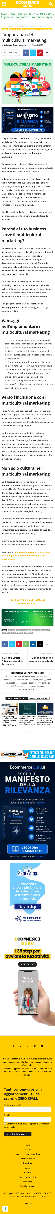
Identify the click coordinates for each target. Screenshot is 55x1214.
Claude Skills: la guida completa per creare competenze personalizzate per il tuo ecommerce (45, 720)
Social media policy (27, 1177)
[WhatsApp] (26, 644)
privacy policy (10, 1127)
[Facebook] (26, 53)
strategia (28, 633)
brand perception (23, 630)
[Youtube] (41, 1046)
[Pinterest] (40, 53)
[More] (47, 53)
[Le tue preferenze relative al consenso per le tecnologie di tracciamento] (5, 1209)
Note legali (27, 1182)
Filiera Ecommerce (30, 29)
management (15, 29)
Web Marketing (45, 29)
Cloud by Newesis (27, 1186)
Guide (11, 26)
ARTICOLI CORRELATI (16, 698)
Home (4, 26)
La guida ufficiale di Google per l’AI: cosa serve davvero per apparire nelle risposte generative (27, 720)
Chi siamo (27, 1149)
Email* (7, 1115)
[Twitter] (33, 53)
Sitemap (27, 1203)
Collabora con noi (27, 1159)
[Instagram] (20, 1046)
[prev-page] (25, 730)
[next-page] (29, 730)
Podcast (27, 1168)
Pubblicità (27, 1163)
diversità (45, 630)
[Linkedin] (33, 644)
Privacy (27, 1172)
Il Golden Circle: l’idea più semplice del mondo (12, 661)
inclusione (7, 633)
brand (11, 630)
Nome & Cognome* (12, 1105)
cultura (36, 630)
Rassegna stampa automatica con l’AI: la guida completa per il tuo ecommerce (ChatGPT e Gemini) (9, 721)
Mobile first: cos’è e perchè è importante (41, 659)
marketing (18, 633)
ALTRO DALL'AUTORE (38, 698)
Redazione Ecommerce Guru (16, 45)
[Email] (40, 644)
